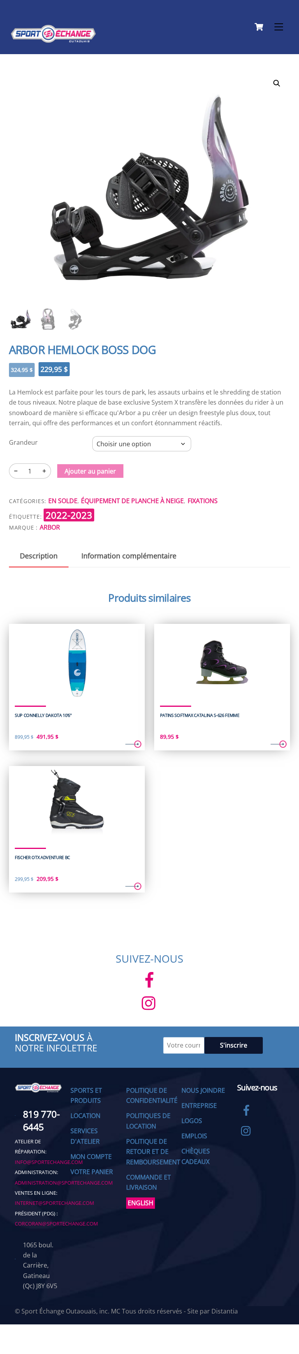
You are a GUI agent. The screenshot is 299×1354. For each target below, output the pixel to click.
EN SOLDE (62, 501)
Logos (191, 1120)
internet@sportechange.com (54, 1202)
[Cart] (259, 27)
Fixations (203, 501)
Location (85, 1115)
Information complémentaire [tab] (128, 555)
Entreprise (199, 1105)
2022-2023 (69, 515)
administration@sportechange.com (64, 1182)
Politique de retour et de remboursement (153, 1151)
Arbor (50, 527)
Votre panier (91, 1171)
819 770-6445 (41, 1120)
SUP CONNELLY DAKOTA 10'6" (43, 715)
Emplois (194, 1136)
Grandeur (23, 442)
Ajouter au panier (90, 471)
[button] (277, 83)
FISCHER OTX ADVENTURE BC (42, 857)
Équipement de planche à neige (132, 501)
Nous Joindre (203, 1090)
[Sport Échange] (53, 39)
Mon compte (91, 1156)
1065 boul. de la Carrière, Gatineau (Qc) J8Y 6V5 (40, 1266)
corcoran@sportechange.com (56, 1223)
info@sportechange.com (49, 1162)
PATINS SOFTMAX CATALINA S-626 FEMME (199, 715)
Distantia (224, 1311)
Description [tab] (39, 555)
